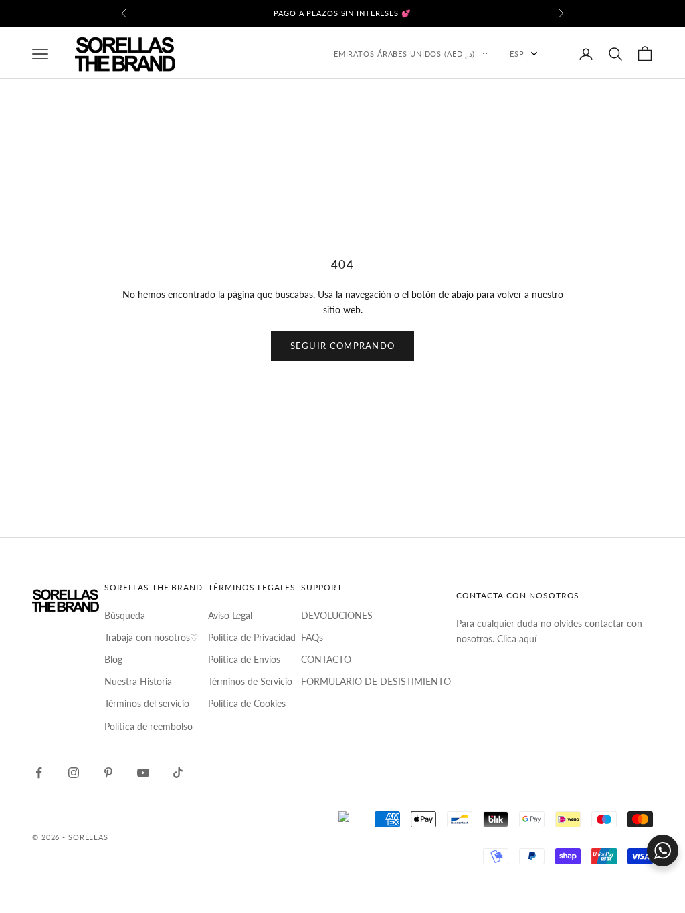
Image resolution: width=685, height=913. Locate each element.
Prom (342, 441)
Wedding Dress (343, 488)
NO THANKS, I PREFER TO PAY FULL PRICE (343, 671)
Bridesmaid (342, 534)
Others (342, 628)
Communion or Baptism (342, 581)
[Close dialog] (476, 307)
